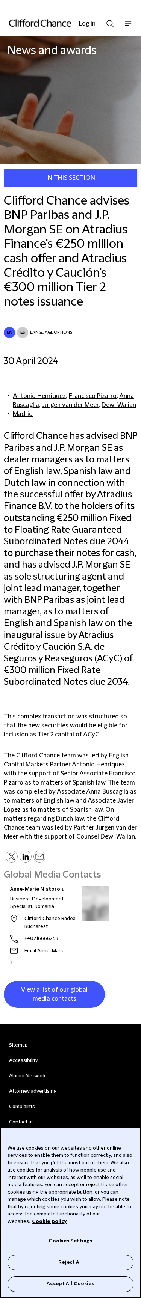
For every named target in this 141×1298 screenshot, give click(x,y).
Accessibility (23, 1060)
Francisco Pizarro (93, 396)
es (22, 332)
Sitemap (18, 1045)
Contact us (21, 1122)
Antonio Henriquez (39, 396)
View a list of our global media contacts (54, 994)
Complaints (22, 1107)
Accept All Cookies (70, 1284)
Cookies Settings (70, 1241)
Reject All (70, 1262)
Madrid (23, 414)
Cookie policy (49, 1221)
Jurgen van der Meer (70, 405)
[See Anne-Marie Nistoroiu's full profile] (19, 962)
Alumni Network (27, 1076)
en (9, 332)
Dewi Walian (119, 405)
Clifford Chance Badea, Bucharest (50, 922)
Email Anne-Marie (44, 951)
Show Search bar (110, 21)
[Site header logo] (59, 23)
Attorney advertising (33, 1091)
